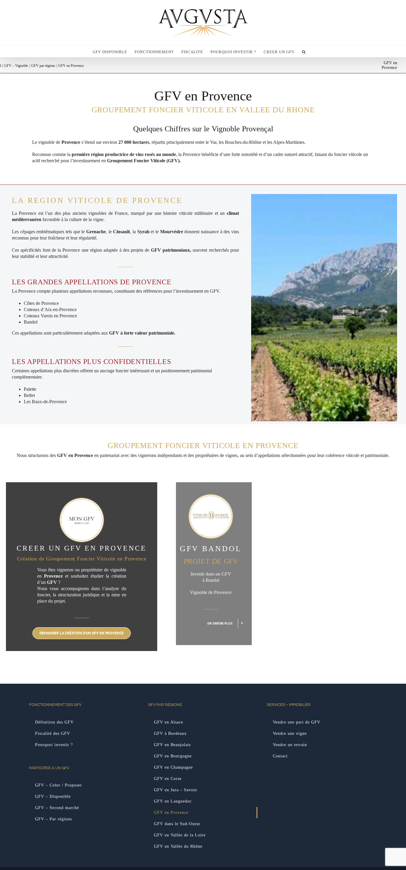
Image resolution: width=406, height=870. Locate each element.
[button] (304, 51)
